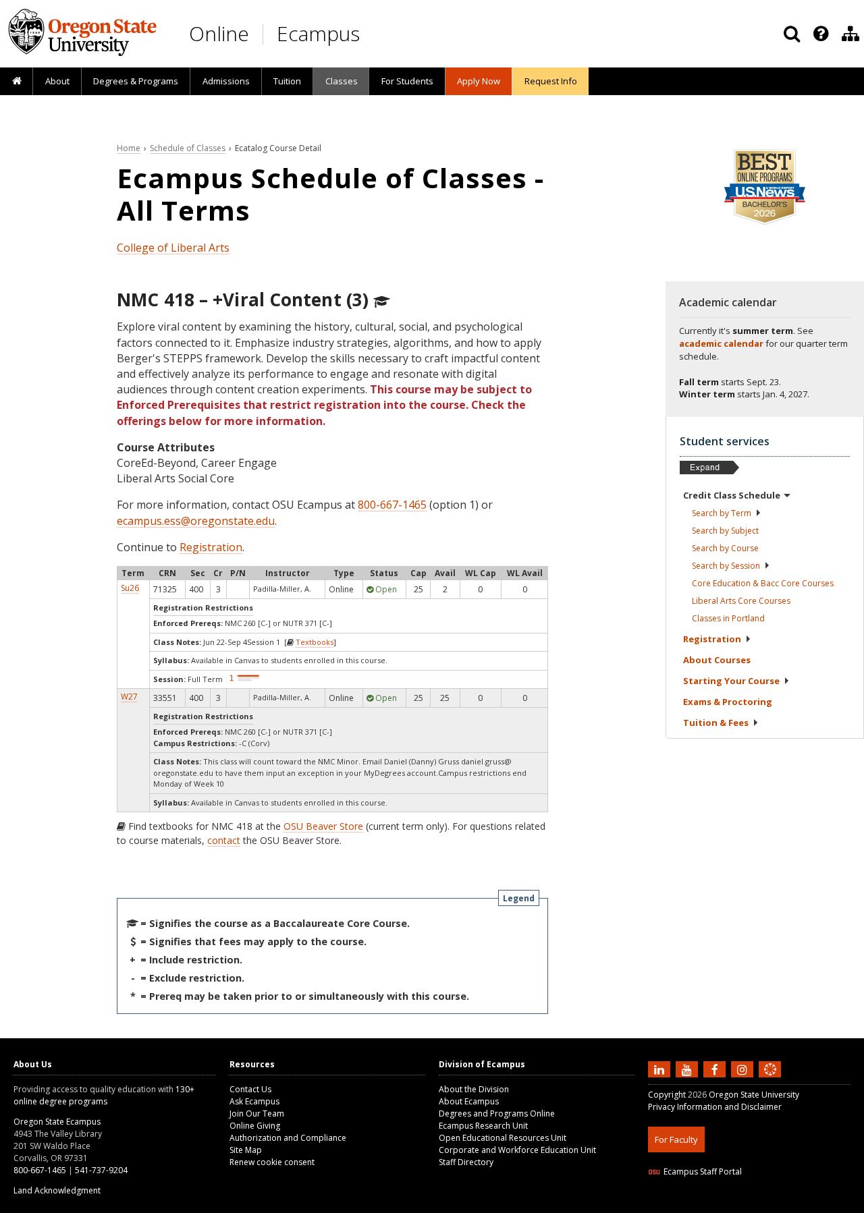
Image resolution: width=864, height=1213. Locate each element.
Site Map (246, 1150)
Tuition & (716, 722)
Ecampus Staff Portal (703, 1171)
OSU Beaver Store (323, 826)
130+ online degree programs (104, 1095)
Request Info (550, 81)
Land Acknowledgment (57, 1190)
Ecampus (318, 33)
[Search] (792, 34)
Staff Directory (466, 1162)
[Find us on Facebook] (716, 1069)
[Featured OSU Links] (821, 34)
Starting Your (731, 681)
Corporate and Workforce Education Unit (517, 1150)
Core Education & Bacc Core (763, 583)
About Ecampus (469, 1101)
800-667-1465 (392, 504)
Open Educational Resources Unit (502, 1138)
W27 (129, 696)
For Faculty (676, 1139)
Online (219, 33)
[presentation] (820, 34)
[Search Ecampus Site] (792, 34)
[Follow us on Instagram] (744, 1069)
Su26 (130, 588)
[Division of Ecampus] (850, 34)
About (57, 81)
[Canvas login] (770, 1080)
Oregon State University (754, 1094)
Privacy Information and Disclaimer (715, 1106)
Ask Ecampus (254, 1101)
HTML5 (723, 1204)
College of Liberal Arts (173, 247)
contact (223, 840)
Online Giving (255, 1125)
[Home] (16, 81)
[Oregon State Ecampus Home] (265, 34)
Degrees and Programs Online (497, 1113)
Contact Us (250, 1089)
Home (128, 148)
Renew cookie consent (272, 1162)
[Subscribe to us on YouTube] (688, 1069)
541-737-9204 (101, 1170)
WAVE (783, 1204)
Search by (721, 513)
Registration (211, 547)
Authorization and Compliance (288, 1138)
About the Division (474, 1089)
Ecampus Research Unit (483, 1125)
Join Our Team (257, 1113)
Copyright (667, 1094)
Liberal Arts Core (741, 600)
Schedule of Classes (187, 148)
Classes (341, 81)
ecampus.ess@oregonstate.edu (196, 520)
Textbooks (314, 642)
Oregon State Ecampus (57, 1121)
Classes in (728, 618)
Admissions (226, 81)
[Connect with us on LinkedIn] (661, 1069)
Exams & (727, 702)
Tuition (287, 81)
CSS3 (754, 1204)
